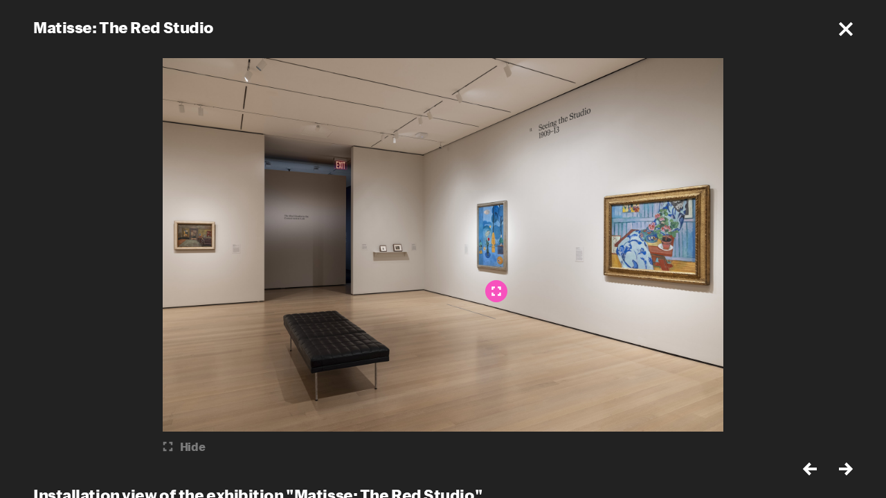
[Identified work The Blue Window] (496, 291)
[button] (845, 29)
